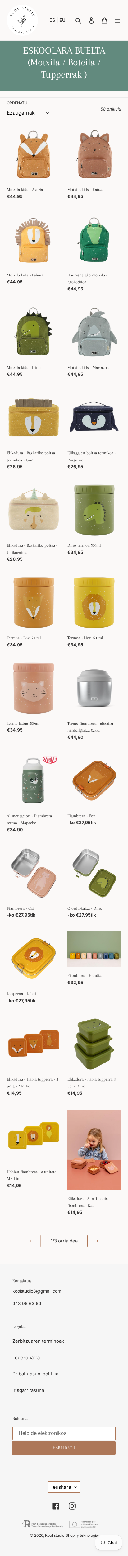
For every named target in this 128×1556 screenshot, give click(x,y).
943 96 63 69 (26, 1303)
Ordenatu (17, 103)
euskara (62, 1487)
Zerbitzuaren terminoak (38, 1341)
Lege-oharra (26, 1357)
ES (53, 20)
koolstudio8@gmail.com (36, 1291)
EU (62, 20)
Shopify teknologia (82, 1535)
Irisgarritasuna (28, 1390)
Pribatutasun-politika (35, 1374)
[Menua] (117, 20)
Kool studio (54, 1535)
